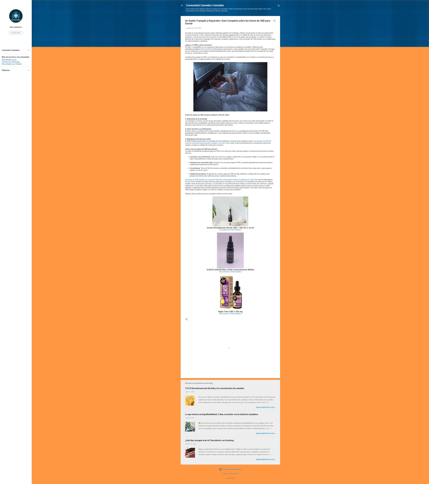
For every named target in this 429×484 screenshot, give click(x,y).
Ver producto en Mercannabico (230, 230)
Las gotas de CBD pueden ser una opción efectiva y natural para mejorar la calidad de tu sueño (219, 179)
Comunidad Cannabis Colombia (205, 5)
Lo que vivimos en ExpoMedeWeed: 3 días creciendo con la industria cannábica (221, 414)
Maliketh (236, 473)
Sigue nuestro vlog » (266, 407)
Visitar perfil (16, 33)
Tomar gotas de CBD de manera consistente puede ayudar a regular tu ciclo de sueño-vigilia (228, 142)
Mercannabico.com (9, 60)
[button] (274, 21)
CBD (209, 49)
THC (202, 49)
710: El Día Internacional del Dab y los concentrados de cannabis (214, 388)
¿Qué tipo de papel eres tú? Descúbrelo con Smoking (209, 440)
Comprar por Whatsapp (11, 62)
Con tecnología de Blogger (232, 469)
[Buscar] (278, 6)
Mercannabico (190, 181)
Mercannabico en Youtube (12, 64)
